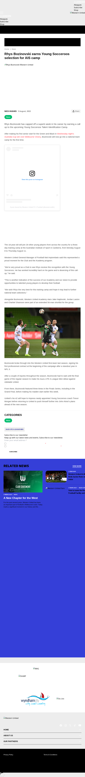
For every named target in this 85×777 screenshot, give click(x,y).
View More (76, 466)
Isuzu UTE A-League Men (14, 429)
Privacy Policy (22, 444)
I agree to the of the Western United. (26, 444)
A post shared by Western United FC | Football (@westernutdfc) (32, 207)
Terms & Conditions (50, 755)
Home (6, 49)
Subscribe (13, 452)
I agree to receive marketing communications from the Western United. (34, 446)
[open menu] (1, 13)
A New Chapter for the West (21, 497)
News (14, 49)
